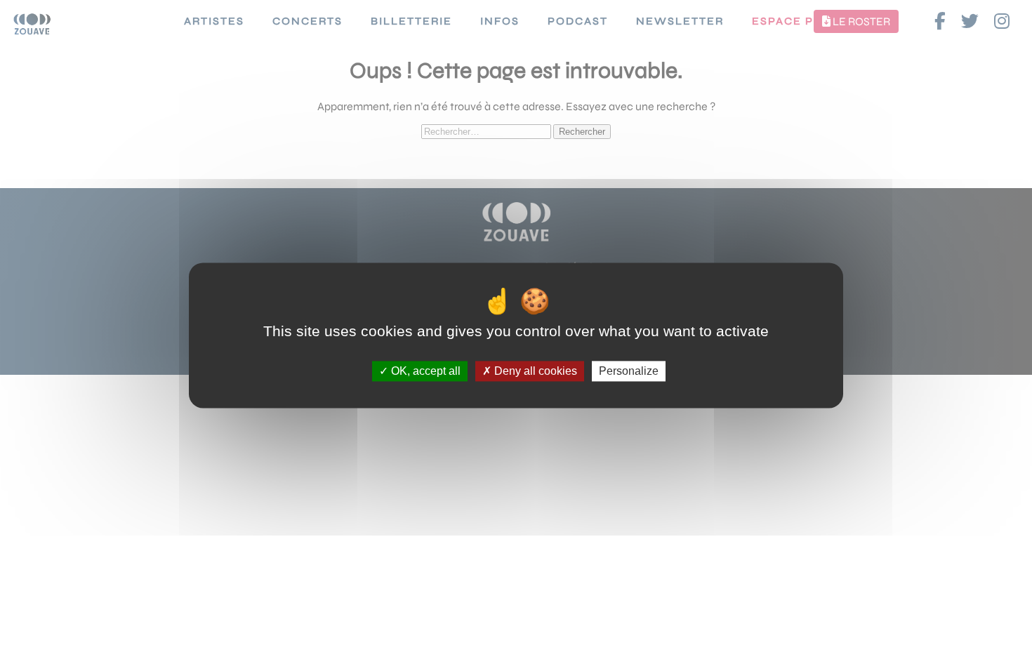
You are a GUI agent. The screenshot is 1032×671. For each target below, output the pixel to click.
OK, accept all (424, 371)
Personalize (629, 371)
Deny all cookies (534, 371)
